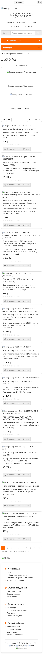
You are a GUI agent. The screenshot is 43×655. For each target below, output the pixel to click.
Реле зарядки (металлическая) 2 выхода (18, 518)
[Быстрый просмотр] (19, 149)
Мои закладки (12, 632)
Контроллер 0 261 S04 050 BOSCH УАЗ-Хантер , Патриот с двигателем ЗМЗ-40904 (21, 317)
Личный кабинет (13, 626)
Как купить (19, 2)
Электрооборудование (15, 54)
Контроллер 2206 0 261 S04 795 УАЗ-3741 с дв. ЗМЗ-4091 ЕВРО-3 (18, 418)
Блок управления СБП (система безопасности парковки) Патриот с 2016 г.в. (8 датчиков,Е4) (19, 202)
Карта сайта (12, 597)
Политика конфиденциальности (20, 578)
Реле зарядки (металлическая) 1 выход (21, 486)
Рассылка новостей (15, 635)
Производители (13, 607)
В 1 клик (26, 149)
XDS (34, 643)
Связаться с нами (14, 591)
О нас (9, 572)
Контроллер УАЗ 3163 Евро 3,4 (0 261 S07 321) (20, 453)
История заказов (14, 629)
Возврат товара (13, 594)
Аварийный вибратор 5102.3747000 (19, 129)
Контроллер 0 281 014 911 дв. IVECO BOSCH (19, 382)
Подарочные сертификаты (17, 610)
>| (39, 548)
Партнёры (11, 613)
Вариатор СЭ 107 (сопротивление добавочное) (19, 280)
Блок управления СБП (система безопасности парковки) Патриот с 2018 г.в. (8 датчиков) (19, 243)
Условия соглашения (15, 580)
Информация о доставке (17, 575)
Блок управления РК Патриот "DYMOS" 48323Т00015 (21, 163)
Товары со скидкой (14, 616)
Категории (8, 47)
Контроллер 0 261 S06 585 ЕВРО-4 (18, 350)
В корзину (10, 149)
